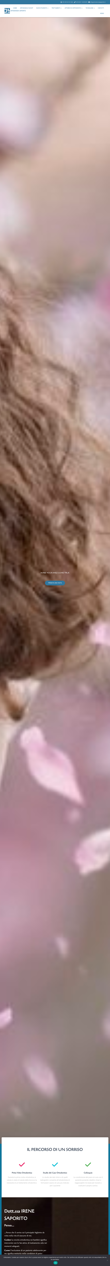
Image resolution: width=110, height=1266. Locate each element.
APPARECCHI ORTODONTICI (73, 8)
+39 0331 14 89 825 (81, 2)
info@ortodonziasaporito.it (97, 2)
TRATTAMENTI (56, 8)
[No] (107, 1260)
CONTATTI (101, 8)
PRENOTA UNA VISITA (55, 583)
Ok (56, 1263)
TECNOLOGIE (90, 8)
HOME (15, 8)
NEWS (102, 13)
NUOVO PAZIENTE (41, 8)
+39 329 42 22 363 (67, 2)
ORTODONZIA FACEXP (26, 8)
